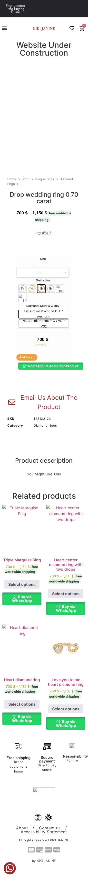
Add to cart (26, 357)
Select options (22, 584)
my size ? (44, 233)
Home (11, 179)
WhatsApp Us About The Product (52, 366)
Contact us (49, 827)
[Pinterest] (48, 817)
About (22, 827)
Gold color (43, 280)
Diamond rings (45, 425)
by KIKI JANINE (44, 861)
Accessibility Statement (44, 831)
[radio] (23, 289)
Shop (25, 179)
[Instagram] (38, 817)
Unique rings (44, 179)
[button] (4, 28)
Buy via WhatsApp (22, 598)
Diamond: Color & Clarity (42, 306)
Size (43, 259)
